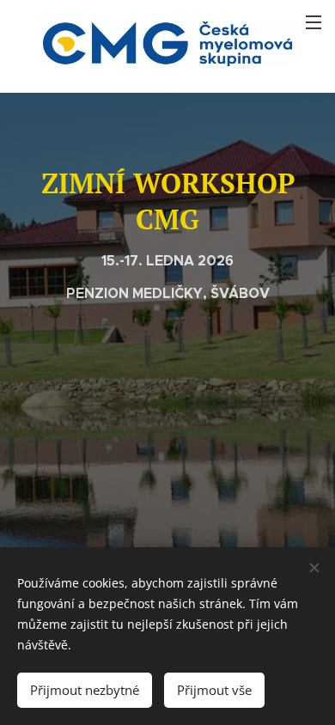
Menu (313, 21)
